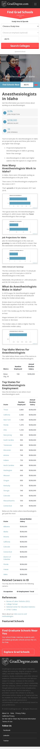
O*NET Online (11, 609)
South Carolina (8, 440)
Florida (5, 425)
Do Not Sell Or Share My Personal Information (19, 719)
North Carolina (8, 465)
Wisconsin (7, 450)
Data (12, 713)
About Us (5, 713)
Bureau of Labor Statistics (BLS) (18, 601)
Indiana (6, 460)
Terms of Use (7, 721)
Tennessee (7, 445)
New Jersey (7, 435)
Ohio (5, 430)
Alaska (5, 531)
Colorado (6, 496)
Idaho (5, 574)
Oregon (6, 480)
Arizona (6, 455)
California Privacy (8, 716)
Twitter (6, 741)
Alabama (6, 526)
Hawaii (5, 569)
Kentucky (6, 485)
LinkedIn (6, 735)
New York (7, 420)
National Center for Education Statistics (20, 607)
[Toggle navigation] (35, 4)
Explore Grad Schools (16, 652)
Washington (7, 470)
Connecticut (7, 506)
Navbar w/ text (15, 4)
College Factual (11, 604)
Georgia (6, 490)
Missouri (6, 475)
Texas (5, 410)
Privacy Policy (20, 713)
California (6, 415)
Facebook (6, 730)
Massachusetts (9, 501)
